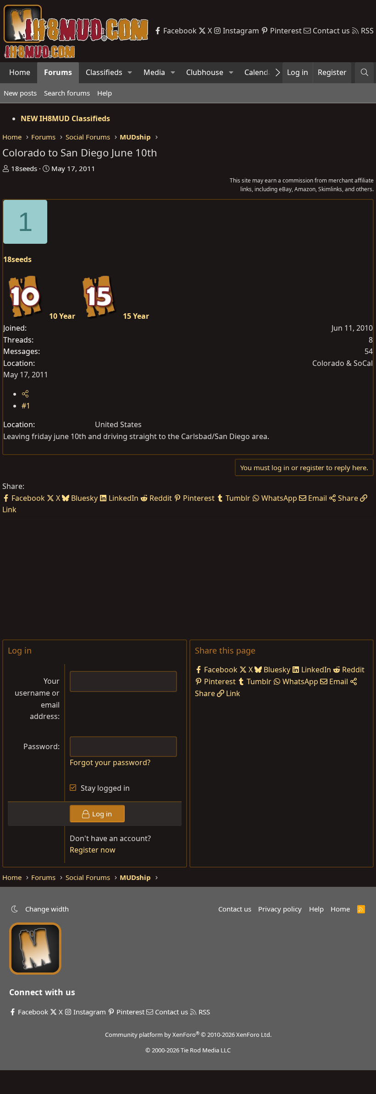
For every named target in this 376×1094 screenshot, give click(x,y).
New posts (20, 92)
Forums (58, 72)
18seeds (24, 168)
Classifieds (104, 72)
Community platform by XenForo (188, 1034)
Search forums (67, 92)
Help (104, 92)
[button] (130, 72)
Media (154, 72)
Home (19, 72)
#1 (26, 406)
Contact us (234, 908)
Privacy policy (280, 908)
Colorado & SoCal (342, 363)
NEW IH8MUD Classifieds (65, 118)
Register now (93, 850)
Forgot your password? (110, 762)
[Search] (364, 72)
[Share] (25, 394)
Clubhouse (204, 72)
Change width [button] (47, 908)
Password (40, 746)
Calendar (260, 72)
